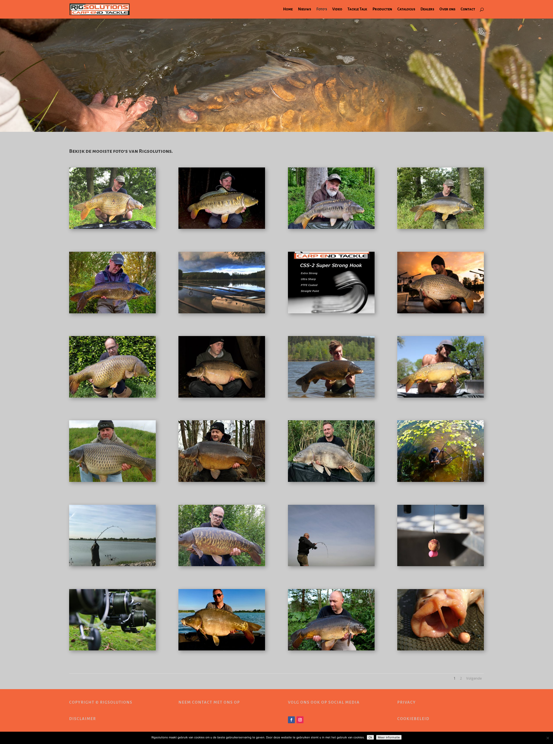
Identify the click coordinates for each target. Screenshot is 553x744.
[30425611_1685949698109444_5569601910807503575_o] (221, 565)
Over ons (447, 9)
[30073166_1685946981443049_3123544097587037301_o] (440, 565)
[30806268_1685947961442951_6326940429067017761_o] (112, 649)
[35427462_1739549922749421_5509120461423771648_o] (440, 396)
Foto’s (321, 9)
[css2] (331, 312)
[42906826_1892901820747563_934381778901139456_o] (221, 396)
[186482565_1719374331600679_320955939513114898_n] (221, 312)
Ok (370, 737)
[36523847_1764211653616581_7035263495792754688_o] (112, 396)
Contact (468, 9)
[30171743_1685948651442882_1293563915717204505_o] (221, 649)
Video (337, 9)
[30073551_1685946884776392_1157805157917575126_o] (331, 565)
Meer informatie (389, 737)
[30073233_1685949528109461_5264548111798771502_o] (112, 565)
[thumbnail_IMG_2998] (440, 228)
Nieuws (304, 9)
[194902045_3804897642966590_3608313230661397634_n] (331, 228)
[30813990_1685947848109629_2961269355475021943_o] (440, 649)
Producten (382, 9)
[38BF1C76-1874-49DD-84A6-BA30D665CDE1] (112, 312)
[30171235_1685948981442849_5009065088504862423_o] (331, 649)
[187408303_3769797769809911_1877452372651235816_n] (221, 228)
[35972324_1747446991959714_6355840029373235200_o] (331, 396)
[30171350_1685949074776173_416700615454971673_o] (440, 481)
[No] (547, 738)
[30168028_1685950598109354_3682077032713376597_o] (112, 481)
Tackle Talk (357, 9)
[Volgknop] (291, 719)
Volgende (474, 678)
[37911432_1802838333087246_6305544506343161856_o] (440, 312)
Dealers (427, 9)
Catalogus (406, 9)
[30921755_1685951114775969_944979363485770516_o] (221, 481)
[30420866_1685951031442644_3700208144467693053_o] (331, 481)
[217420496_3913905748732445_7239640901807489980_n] (112, 228)
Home (288, 9)
